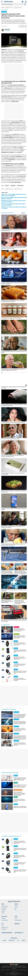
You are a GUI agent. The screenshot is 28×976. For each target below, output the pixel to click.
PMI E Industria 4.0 (19, 932)
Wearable (3, 918)
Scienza (3, 911)
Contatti (23, 940)
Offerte (3, 912)
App (15, 909)
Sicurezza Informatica (7, 932)
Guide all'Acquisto (18, 920)
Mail (22, 3)
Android (16, 906)
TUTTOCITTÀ (9, 967)
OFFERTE (15, 641)
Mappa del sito (12, 940)
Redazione (17, 923)
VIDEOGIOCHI (16, 634)
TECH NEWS (6, 9)
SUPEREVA (14, 968)
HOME (2, 9)
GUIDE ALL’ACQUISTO (18, 789)
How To (16, 918)
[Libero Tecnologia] (14, 938)
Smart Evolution (5, 920)
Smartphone (20, 185)
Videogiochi (4, 929)
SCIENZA (15, 782)
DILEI (12, 967)
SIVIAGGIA (15, 967)
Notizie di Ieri (4, 907)
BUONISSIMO (24, 967)
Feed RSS (4, 940)
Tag (18, 940)
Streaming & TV (5, 927)
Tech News (4, 909)
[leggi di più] (26, 30)
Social (3, 925)
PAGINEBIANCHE (4, 967)
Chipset (7, 185)
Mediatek (13, 185)
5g (2, 185)
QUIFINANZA (20, 967)
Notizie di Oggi (4, 906)
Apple (16, 907)
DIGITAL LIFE (4, 916)
